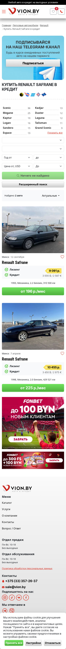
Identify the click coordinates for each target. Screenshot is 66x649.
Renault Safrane (15, 262)
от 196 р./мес (33, 291)
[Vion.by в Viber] (12, 611)
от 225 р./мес (33, 388)
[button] (61, 229)
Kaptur (7, 118)
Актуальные (50, 195)
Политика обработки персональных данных (27, 568)
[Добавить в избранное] (62, 257)
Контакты (8, 522)
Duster (39, 113)
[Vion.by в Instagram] (5, 597)
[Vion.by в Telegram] (5, 611)
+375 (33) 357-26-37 (21, 581)
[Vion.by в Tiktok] (12, 597)
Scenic (7, 108)
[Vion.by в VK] (19, 597)
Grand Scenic (43, 128)
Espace (7, 133)
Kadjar (39, 108)
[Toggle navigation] (3, 11)
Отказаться (52, 643)
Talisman (41, 123)
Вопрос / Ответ (11, 528)
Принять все (14, 643)
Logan (7, 123)
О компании (9, 515)
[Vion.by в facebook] (26, 597)
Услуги (6, 509)
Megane (8, 113)
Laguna (40, 118)
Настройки (33, 643)
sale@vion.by (15, 587)
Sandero (8, 128)
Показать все (54, 132)
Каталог (7, 503)
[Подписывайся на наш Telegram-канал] (33, 58)
